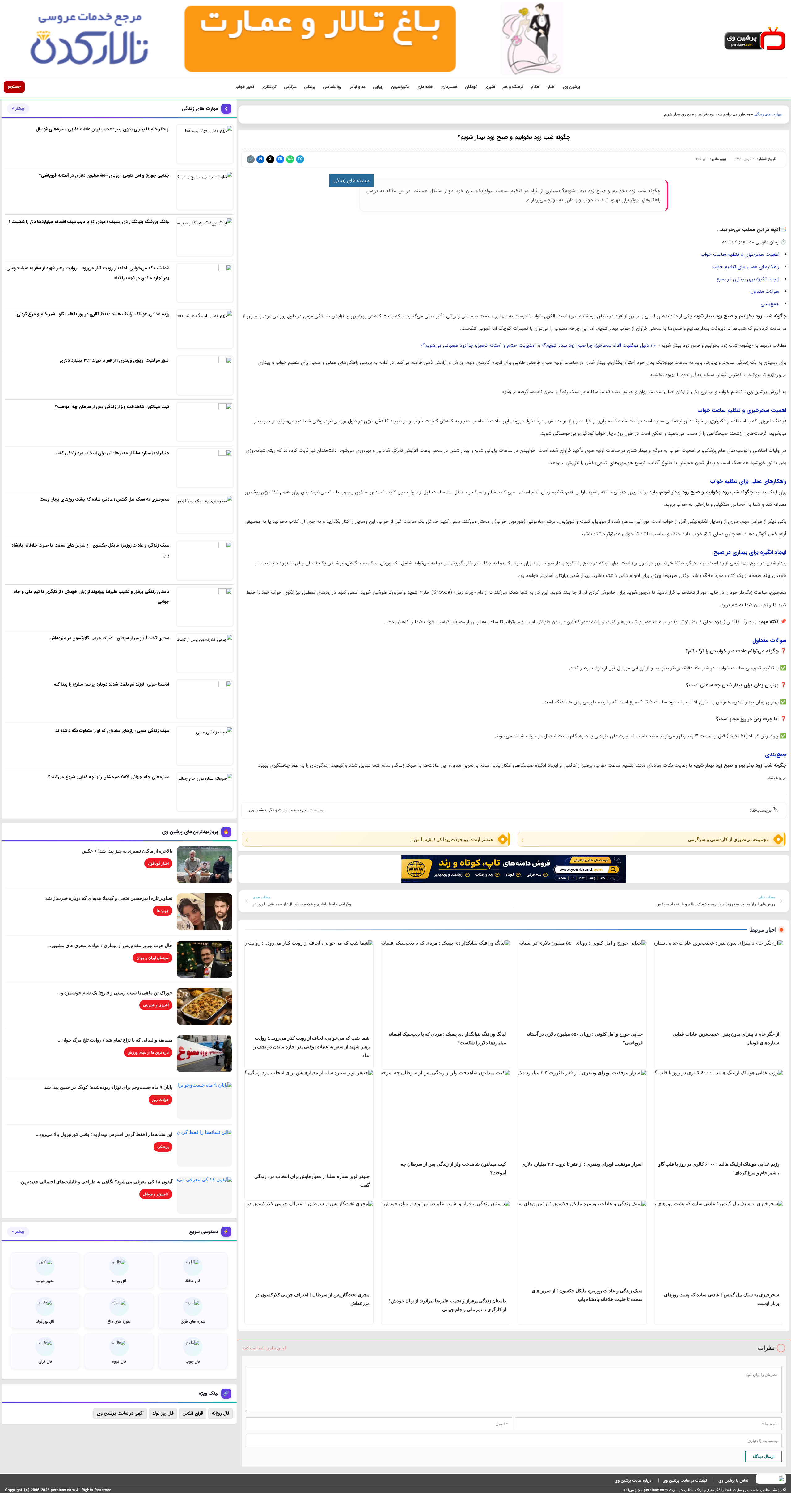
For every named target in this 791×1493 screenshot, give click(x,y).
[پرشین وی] (754, 39)
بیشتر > (18, 109)
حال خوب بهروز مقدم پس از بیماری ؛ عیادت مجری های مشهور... (109, 945)
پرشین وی (571, 87)
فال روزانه (220, 1413)
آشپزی (489, 87)
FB (280, 159)
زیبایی (378, 87)
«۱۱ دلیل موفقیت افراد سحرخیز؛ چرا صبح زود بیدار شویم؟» (599, 345)
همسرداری (449, 87)
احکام (535, 87)
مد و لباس (357, 87)
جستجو (14, 86)
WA (290, 159)
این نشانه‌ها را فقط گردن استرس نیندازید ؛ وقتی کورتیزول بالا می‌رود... (104, 1134)
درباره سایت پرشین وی (633, 1480)
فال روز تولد (163, 1413)
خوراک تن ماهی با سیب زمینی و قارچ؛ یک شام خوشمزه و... (114, 992)
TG (300, 159)
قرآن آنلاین (192, 1413)
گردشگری (269, 87)
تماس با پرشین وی (733, 1480)
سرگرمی (290, 87)
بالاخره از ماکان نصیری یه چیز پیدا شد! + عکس (127, 851)
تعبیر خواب (245, 87)
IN (260, 159)
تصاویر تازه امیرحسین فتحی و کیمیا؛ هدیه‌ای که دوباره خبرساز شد (108, 898)
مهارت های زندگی (768, 114)
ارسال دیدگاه (764, 1456)
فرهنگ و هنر (512, 87)
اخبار (551, 87)
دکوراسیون (400, 87)
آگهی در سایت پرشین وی (120, 1413)
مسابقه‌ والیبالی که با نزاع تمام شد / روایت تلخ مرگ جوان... (115, 1040)
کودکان (471, 87)
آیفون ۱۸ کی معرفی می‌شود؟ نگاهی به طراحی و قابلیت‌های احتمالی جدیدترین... (94, 1181)
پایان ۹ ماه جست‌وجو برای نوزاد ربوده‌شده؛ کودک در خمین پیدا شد (108, 1087)
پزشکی (309, 87)
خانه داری (424, 87)
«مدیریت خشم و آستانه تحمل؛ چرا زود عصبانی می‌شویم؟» (478, 345)
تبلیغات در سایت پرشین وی (685, 1480)
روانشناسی (332, 87)
